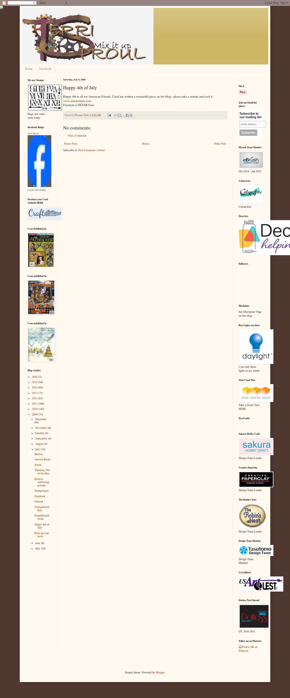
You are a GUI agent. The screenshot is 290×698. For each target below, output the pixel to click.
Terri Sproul (33, 133)
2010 (35, 409)
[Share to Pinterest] (131, 115)
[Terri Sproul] (39, 186)
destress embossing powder (42, 482)
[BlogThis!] (120, 115)
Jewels (38, 464)
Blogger (160, 672)
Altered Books (43, 459)
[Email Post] (109, 115)
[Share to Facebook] (127, 115)
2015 (35, 382)
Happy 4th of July (42, 526)
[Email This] (116, 115)
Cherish (39, 501)
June (38, 543)
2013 (35, 393)
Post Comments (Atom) (92, 150)
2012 (35, 398)
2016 (35, 377)
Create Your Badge (37, 190)
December (41, 419)
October (40, 433)
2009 (35, 414)
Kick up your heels (42, 534)
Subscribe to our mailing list (250, 115)
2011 (35, 403)
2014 (35, 387)
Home (29, 68)
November (41, 428)
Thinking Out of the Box (42, 471)
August (39, 444)
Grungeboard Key (42, 508)
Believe (39, 454)
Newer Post (70, 143)
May (38, 548)
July (38, 449)
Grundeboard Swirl (42, 517)
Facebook (45, 68)
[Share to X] (123, 115)
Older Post (220, 143)
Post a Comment (77, 135)
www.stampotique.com (77, 101)
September (41, 438)
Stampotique (42, 490)
